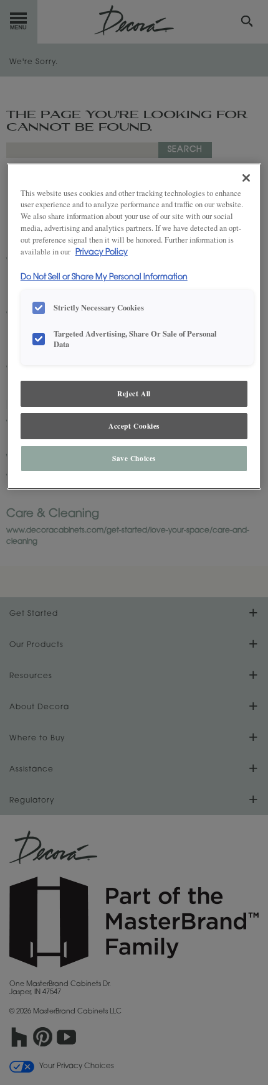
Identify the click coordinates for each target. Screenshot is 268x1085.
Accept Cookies (134, 426)
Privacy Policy (101, 252)
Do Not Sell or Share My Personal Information (104, 277)
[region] (134, 326)
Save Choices (134, 458)
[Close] (246, 178)
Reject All (134, 393)
